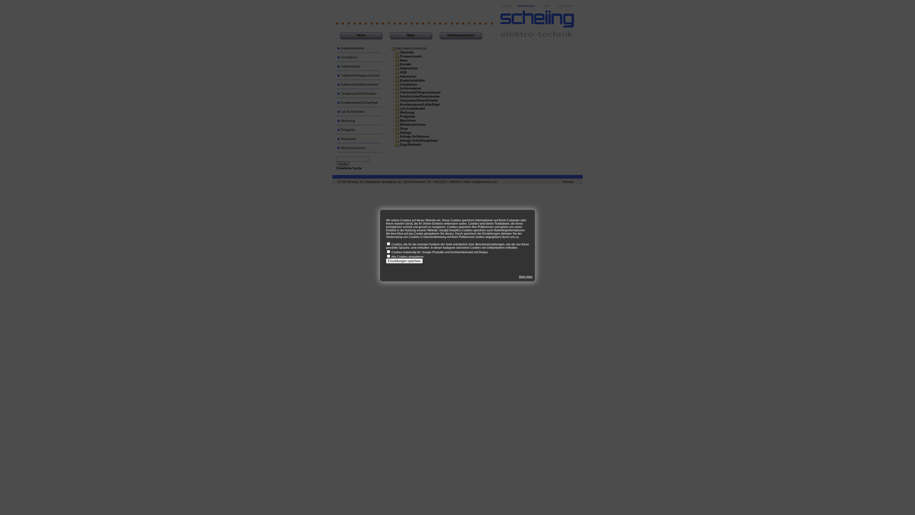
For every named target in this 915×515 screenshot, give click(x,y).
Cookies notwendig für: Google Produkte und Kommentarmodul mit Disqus (439, 252)
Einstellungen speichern (404, 261)
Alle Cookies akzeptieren (407, 256)
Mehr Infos (526, 276)
